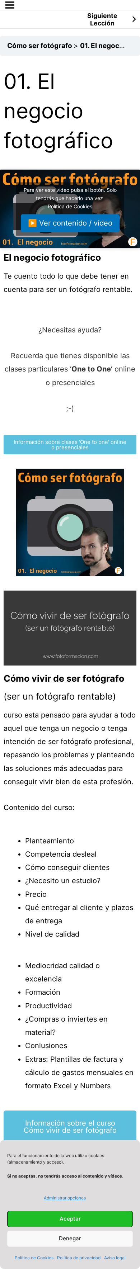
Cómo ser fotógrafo (40, 46)
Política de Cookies (34, 1257)
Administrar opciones (65, 1198)
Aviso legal (115, 1257)
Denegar (70, 1238)
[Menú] (10, 5)
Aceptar (70, 1218)
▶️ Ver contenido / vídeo (70, 223)
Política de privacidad (79, 1257)
